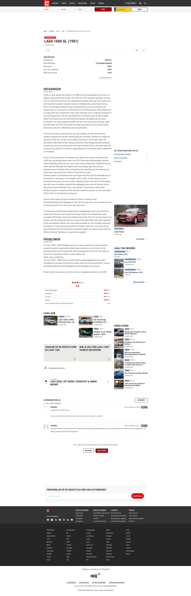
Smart (128, 536)
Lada (57, 31)
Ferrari (69, 536)
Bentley (49, 542)
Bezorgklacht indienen (118, 516)
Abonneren (79, 513)
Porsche (109, 551)
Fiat (68, 539)
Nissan (108, 539)
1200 (63, 31)
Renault (109, 554)
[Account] (140, 3)
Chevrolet (50, 551)
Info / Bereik (133, 516)
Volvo (128, 554)
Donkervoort (71, 530)
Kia (68, 560)
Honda (69, 545)
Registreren (101, 451)
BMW (48, 545)
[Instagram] (53, 520)
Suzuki (128, 542)
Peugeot (109, 545)
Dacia (48, 560)
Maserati (89, 548)
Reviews (51, 31)
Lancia (88, 533)
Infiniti (69, 551)
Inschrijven (137, 496)
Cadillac (49, 548)
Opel (108, 542)
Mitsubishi (109, 533)
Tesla (128, 545)
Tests (63, 3)
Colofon (96, 518)
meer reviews (138, 282)
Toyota (128, 548)
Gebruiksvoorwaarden (136, 518)
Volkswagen (130, 551)
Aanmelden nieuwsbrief (101, 513)
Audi (48, 539)
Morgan (109, 536)
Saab (108, 560)
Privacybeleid (84, 582)
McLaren (89, 554)
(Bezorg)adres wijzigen (118, 518)
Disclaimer (79, 521)
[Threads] (65, 520)
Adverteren (79, 516)
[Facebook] (49, 520)
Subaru (128, 539)
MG (87, 560)
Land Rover (90, 536)
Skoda (128, 533)
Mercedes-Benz (91, 557)
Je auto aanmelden (99, 521)
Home (45, 31)
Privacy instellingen (99, 582)
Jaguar (69, 554)
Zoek (103, 9)
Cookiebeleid (71, 582)
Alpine (49, 533)
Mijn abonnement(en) (118, 521)
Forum (101, 3)
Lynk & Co (89, 545)
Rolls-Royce (110, 557)
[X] (57, 520)
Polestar (109, 548)
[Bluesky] (61, 520)
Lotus (88, 542)
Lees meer (140, 239)
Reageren (141, 400)
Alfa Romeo (51, 530)
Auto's (72, 3)
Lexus (88, 539)
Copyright (79, 518)
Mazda (88, 551)
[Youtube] (73, 520)
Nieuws (55, 3)
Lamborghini (90, 530)
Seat (127, 530)
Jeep (68, 557)
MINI (108, 530)
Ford (68, 542)
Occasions (82, 3)
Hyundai (69, 548)
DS (67, 533)
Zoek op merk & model (122, 154)
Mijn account (133, 513)
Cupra (49, 557)
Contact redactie (98, 516)
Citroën (49, 554)
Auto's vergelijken (121, 158)
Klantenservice (116, 513)
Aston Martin (51, 536)
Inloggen (88, 451)
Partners (131, 521)
